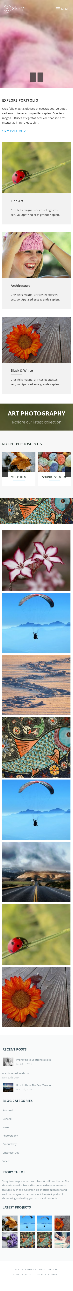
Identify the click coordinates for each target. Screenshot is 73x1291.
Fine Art (17, 201)
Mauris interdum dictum (16, 1073)
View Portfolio (15, 130)
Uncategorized (11, 1152)
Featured (8, 1110)
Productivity (10, 1144)
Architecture (21, 285)
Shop (40, 1274)
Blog (28, 1274)
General (7, 1119)
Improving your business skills (33, 1059)
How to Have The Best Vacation (34, 1085)
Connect (53, 1274)
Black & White (22, 370)
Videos (6, 1161)
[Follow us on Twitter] (36, 1280)
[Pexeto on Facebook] (30, 1280)
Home (16, 1274)
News (6, 1127)
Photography (10, 1135)
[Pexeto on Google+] (42, 1280)
